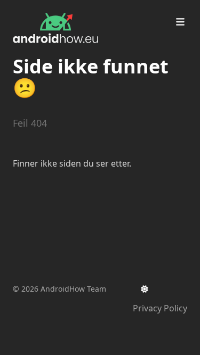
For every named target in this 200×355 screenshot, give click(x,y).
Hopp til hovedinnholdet (76, 9)
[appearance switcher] (144, 289)
